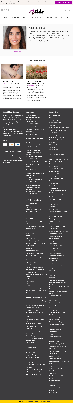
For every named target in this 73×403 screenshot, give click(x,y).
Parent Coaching (30, 238)
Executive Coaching (31, 255)
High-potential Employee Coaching (35, 265)
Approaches (39, 17)
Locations (49, 17)
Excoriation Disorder (54, 221)
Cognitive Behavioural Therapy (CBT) (36, 305)
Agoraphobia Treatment (55, 122)
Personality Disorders (55, 308)
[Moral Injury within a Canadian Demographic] (36, 71)
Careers (67, 17)
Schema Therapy (30, 336)
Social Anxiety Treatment (56, 368)
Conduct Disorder (53, 186)
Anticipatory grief (53, 135)
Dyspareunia (52, 206)
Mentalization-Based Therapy (34, 326)
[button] (71, 401)
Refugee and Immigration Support (58, 344)
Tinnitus (51, 378)
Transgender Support (54, 383)
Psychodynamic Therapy (32, 310)
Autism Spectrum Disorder (56, 152)
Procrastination (53, 331)
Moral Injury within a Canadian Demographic (35, 82)
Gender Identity (53, 228)
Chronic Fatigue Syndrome (56, 176)
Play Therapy (29, 367)
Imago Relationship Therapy (33, 323)
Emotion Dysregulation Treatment (58, 211)
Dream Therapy (30, 342)
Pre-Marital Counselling (55, 322)
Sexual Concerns (53, 363)
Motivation (52, 277)
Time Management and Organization (59, 376)
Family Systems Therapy (32, 350)
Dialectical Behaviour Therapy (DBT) (35, 307)
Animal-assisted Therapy (32, 250)
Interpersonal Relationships (56, 255)
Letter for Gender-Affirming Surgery (35, 288)
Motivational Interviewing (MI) (34, 331)
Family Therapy (30, 233)
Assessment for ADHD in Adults (34, 253)
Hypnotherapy (30, 245)
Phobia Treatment (54, 310)
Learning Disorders (54, 260)
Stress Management (54, 371)
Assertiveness (52, 142)
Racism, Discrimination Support (57, 339)
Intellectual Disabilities (55, 253)
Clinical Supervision (31, 281)
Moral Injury (52, 275)
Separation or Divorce (55, 358)
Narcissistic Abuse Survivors (56, 280)
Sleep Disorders (53, 366)
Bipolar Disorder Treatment (56, 154)
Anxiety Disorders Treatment (57, 137)
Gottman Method (30, 352)
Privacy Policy (67, 398)
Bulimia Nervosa (53, 166)
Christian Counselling (54, 173)
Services (6, 17)
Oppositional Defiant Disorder (57, 393)
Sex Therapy (29, 248)
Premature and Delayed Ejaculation (58, 327)
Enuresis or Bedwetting (55, 216)
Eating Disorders (53, 209)
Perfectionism (53, 300)
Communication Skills (55, 181)
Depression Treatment (55, 199)
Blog (61, 17)
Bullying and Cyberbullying (56, 168)
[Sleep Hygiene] (12, 71)
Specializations (27, 17)
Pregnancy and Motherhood (56, 324)
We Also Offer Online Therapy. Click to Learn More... (37, 401)
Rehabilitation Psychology (33, 272)
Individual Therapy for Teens (33, 241)
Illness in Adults (53, 243)
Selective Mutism (53, 349)
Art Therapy (29, 279)
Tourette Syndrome (54, 380)
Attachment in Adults (54, 147)
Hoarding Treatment (54, 241)
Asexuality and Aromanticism (57, 140)
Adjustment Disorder (54, 120)
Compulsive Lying (53, 183)
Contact (36, 21)
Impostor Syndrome (54, 248)
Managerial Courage (54, 268)
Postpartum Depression (55, 319)
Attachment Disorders (55, 145)
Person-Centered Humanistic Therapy (36, 364)
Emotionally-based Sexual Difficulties (59, 214)
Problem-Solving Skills (55, 329)
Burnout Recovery (54, 171)
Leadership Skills (53, 258)
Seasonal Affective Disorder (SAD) (58, 346)
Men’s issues (52, 270)
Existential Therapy (31, 347)
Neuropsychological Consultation (35, 226)
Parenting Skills (53, 298)
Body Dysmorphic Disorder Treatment (59, 159)
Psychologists (15, 17)
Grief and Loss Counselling (56, 233)
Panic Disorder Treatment (56, 295)
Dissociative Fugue (54, 204)
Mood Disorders (53, 273)
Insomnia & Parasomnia (55, 251)
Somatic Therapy (30, 377)
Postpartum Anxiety (54, 317)
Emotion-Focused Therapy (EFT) (34, 312)
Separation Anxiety (54, 356)
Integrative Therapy (31, 355)
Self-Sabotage (53, 353)
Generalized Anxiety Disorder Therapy (59, 231)
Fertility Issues (53, 224)
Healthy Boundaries (54, 238)
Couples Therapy (30, 231)
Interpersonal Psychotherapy (33, 357)
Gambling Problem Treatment (57, 226)
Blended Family (53, 157)
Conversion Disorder (54, 188)
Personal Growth (53, 305)
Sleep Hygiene (8, 81)
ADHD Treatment (53, 118)
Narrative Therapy (31, 360)
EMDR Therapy (30, 345)
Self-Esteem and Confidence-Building (59, 351)
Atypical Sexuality (53, 149)
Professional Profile (15, 51)
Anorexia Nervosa (53, 132)
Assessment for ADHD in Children (35, 269)
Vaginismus (52, 385)
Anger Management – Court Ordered (59, 127)
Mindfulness (29, 328)
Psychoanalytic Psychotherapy (34, 369)
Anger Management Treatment (57, 130)
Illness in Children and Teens (56, 246)
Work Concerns (53, 390)
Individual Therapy (31, 228)
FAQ (56, 17)
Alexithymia (52, 125)
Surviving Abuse (53, 373)
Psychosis (51, 334)
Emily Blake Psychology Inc (10, 398)
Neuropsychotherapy (31, 362)
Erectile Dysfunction (54, 219)
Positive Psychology (31, 333)
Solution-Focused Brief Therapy (34, 372)
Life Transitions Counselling (56, 265)
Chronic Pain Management (56, 178)
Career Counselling (31, 262)
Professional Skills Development (34, 267)
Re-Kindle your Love (54, 341)
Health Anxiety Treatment (56, 236)
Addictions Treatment (55, 115)
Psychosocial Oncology (55, 336)
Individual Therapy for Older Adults (35, 243)
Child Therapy (29, 236)
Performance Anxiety (54, 303)
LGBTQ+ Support (53, 263)
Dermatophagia (53, 202)
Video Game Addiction (55, 388)
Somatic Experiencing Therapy (34, 374)
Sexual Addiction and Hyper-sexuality (59, 361)
